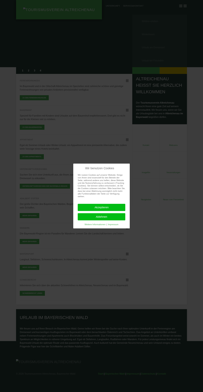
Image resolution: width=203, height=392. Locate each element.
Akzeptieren (102, 207)
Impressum (113, 224)
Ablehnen (101, 216)
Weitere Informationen (95, 224)
